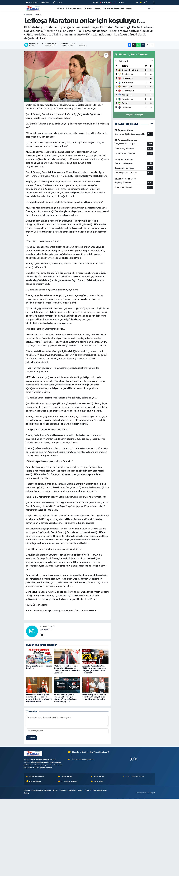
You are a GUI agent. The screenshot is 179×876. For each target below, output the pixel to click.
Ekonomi (88, 8)
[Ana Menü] (154, 8)
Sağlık (26, 793)
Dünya (86, 790)
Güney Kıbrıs (102, 790)
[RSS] (136, 759)
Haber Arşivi (98, 781)
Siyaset (97, 8)
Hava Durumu (67, 776)
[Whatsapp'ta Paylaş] (138, 45)
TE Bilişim (151, 793)
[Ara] (149, 8)
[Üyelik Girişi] (153, 2)
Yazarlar (58, 2)
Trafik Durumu (98, 776)
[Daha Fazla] (143, 45)
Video (46, 2)
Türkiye (93, 790)
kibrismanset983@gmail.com (83, 759)
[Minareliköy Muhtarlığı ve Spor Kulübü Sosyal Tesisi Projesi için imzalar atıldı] (95, 685)
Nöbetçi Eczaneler (36, 776)
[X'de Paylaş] (134, 45)
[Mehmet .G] (32, 631)
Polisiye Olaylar (73, 8)
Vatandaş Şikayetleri (113, 8)
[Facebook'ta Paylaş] (129, 45)
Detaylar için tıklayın (134, 115)
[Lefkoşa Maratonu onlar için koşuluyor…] (67, 76)
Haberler (28, 15)
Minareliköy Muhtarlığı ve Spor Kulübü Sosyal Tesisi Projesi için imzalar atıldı (94, 697)
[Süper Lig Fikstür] (152, 124)
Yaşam (129, 8)
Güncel (60, 8)
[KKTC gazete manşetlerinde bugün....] (39, 656)
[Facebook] (132, 759)
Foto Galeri (32, 2)
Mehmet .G (46, 629)
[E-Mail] (42, 635)
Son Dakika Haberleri (69, 781)
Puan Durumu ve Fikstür (135, 776)
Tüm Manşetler (35, 781)
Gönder (31, 738)
